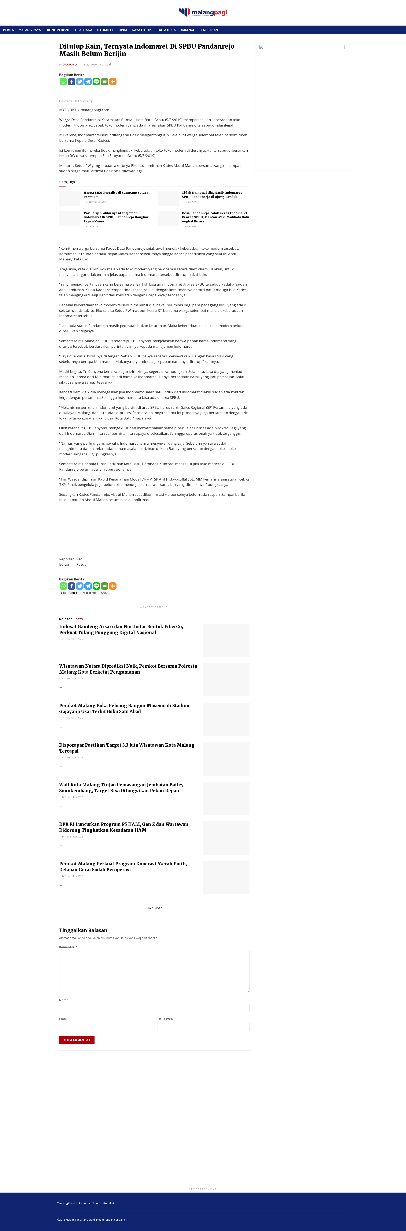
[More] (113, 81)
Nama (63, 1000)
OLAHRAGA (83, 30)
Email (63, 1019)
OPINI (123, 30)
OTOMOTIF (105, 30)
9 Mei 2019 (91, 226)
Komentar (68, 947)
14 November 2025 (72, 797)
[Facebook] (71, 81)
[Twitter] (80, 81)
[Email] (104, 81)
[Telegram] (88, 81)
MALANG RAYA (30, 30)
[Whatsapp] (63, 81)
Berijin (74, 593)
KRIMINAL (187, 30)
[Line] (96, 81)
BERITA (8, 30)
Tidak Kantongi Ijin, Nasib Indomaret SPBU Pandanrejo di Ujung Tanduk (212, 195)
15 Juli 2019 (190, 201)
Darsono (70, 64)
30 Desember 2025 (72, 638)
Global (106, 64)
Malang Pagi (73, 1219)
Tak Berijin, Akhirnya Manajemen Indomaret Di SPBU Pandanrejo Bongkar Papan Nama (116, 217)
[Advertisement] (203, 1120)
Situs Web (165, 1019)
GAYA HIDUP (141, 30)
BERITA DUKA (165, 30)
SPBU (104, 593)
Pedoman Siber (89, 1203)
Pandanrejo (89, 593)
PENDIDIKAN (208, 30)
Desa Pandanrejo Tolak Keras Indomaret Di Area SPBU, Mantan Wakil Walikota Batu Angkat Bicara (215, 217)
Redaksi (108, 1203)
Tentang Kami (66, 1203)
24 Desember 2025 (72, 678)
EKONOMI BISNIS (57, 30)
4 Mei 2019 (90, 64)
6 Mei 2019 (190, 226)
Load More (154, 908)
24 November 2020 (96, 201)
